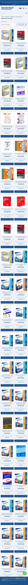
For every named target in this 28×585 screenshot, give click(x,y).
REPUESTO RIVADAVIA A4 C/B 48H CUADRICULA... (7, 541)
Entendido (14, 583)
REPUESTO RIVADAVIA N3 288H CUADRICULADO (20, 486)
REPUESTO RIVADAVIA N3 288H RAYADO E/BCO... (7, 292)
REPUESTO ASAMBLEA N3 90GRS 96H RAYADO (20, 182)
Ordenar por (4, 21)
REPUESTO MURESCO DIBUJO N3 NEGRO (7, 431)
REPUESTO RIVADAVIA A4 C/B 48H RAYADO (7, 403)
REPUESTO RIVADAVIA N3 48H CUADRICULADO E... (7, 514)
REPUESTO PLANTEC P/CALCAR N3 (7, 154)
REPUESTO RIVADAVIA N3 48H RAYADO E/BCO (20, 348)
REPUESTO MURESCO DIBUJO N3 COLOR (21, 458)
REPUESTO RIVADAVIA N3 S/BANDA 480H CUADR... (7, 265)
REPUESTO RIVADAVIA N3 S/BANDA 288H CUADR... (7, 99)
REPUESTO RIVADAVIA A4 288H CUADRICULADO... (20, 292)
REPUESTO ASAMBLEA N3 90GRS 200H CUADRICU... (20, 43)
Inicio (2, 16)
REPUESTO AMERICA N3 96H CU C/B (21, 154)
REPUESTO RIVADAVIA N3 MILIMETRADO (7, 320)
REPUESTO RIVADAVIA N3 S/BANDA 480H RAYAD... (7, 43)
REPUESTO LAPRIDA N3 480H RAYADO (7, 209)
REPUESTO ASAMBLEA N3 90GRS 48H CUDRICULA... (7, 237)
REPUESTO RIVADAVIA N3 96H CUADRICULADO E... (21, 320)
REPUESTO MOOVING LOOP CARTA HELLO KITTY (21, 126)
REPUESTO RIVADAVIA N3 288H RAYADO (20, 403)
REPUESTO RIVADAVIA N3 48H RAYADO (7, 569)
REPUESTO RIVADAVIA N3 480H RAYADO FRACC (21, 569)
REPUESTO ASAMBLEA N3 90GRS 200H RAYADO (7, 71)
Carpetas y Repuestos (16, 16)
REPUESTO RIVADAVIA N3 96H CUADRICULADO (7, 375)
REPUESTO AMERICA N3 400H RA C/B (7, 182)
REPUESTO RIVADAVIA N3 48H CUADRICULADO (21, 514)
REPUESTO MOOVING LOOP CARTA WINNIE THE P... (7, 126)
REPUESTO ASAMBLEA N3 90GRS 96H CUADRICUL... (20, 237)
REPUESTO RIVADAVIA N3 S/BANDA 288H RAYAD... (20, 71)
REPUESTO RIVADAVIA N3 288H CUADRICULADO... (20, 265)
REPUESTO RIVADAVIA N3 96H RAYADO (20, 431)
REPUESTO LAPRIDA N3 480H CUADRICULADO (21, 209)
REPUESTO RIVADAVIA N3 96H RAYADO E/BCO (7, 348)
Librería (7, 16)
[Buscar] (26, 13)
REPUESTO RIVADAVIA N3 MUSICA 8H (7, 486)
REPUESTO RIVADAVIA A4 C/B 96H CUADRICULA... (20, 541)
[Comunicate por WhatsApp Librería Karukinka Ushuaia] (24, 573)
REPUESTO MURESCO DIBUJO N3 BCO (21, 99)
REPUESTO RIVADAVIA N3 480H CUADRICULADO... (20, 375)
